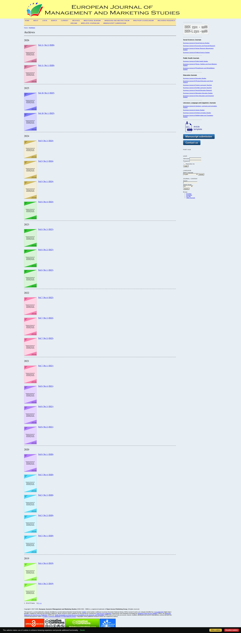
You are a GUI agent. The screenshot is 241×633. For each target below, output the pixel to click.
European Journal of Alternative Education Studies (198, 93)
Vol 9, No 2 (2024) (45, 161)
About (35, 20)
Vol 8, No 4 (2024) (45, 201)
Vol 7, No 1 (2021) (45, 365)
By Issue (188, 193)
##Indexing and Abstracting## (117, 20)
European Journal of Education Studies (194, 78)
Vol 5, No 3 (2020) (45, 494)
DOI (162, 612)
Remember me (190, 164)
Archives (76, 20)
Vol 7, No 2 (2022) (45, 338)
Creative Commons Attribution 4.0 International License (59, 616)
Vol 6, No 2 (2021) (45, 426)
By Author (189, 195)
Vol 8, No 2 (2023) (45, 249)
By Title (188, 196)
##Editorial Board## (92, 20)
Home (27, 20)
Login (44, 20)
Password (186, 161)
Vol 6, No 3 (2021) (45, 406)
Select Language (188, 172)
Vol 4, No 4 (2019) (45, 563)
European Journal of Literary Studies (193, 110)
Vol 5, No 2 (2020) (45, 515)
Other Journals (190, 197)
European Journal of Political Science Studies (196, 52)
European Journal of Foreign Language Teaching (197, 85)
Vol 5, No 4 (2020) (45, 474)
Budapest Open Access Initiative (148, 613)
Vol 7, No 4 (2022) (45, 297)
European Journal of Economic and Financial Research (199, 45)
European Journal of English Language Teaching (197, 87)
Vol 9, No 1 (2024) (45, 181)
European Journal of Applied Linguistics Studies (197, 112)
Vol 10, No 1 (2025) (46, 113)
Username (186, 158)
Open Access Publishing (103, 613)
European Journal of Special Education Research (197, 90)
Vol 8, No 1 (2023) (45, 269)
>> (41, 603)
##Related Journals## (90, 23)
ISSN (84, 612)
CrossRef (158, 612)
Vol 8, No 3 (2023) (45, 229)
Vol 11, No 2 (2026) (46, 44)
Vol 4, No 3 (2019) (45, 583)
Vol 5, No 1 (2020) (45, 535)
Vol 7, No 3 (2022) (45, 317)
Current (64, 20)
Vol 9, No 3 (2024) (45, 140)
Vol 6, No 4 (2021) (45, 386)
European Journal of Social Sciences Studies (196, 43)
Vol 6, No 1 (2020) (45, 454)
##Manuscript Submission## (114, 23)
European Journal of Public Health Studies (195, 61)
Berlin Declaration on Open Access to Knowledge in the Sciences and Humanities (79, 615)
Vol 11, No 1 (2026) (46, 65)
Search (54, 20)
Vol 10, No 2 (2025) (46, 92)
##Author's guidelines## (143, 20)
